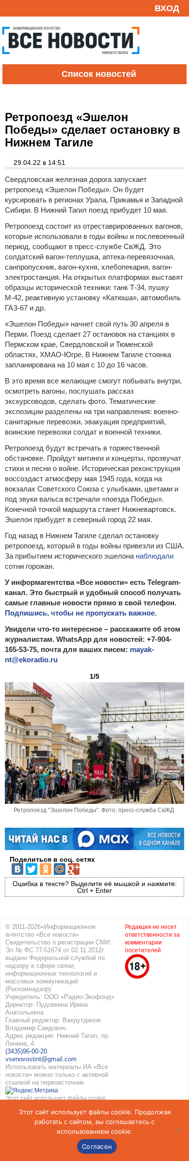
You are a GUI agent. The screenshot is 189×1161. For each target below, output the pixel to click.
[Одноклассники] (45, 869)
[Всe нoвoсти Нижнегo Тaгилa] (71, 62)
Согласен (97, 1146)
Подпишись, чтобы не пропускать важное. (81, 613)
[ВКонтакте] (17, 869)
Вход (167, 8)
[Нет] (177, 1130)
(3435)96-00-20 (26, 1051)
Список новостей (99, 74)
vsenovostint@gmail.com (41, 1059)
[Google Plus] (73, 869)
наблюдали (154, 556)
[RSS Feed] (11, 8)
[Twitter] (31, 869)
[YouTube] (26, 8)
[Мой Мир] (59, 869)
